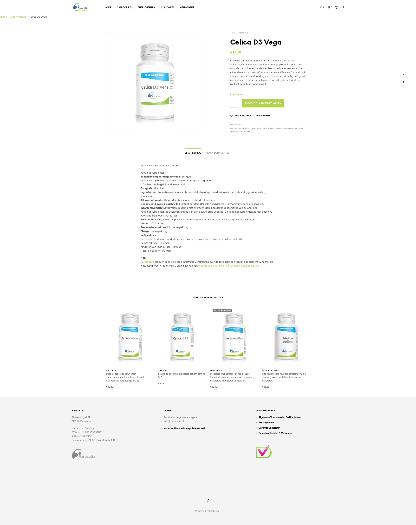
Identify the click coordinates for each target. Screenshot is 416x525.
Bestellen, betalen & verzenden (276, 433)
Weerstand (243, 33)
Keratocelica (216, 370)
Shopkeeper (214, 511)
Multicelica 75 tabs (270, 370)
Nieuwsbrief (187, 8)
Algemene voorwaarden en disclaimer (280, 417)
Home (3, 16)
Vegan (291, 128)
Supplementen (146, 8)
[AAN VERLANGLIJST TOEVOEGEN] (130, 360)
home (108, 8)
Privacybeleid (266, 422)
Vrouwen (234, 132)
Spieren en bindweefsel (276, 128)
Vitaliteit (299, 128)
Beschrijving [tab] (193, 153)
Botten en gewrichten (254, 128)
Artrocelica (111, 370)
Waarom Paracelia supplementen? (184, 428)
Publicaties (167, 8)
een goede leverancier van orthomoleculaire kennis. (229, 265)
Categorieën (125, 8)
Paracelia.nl (147, 261)
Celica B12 (163, 370)
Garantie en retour (269, 427)
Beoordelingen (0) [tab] (217, 153)
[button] (321, 7)
